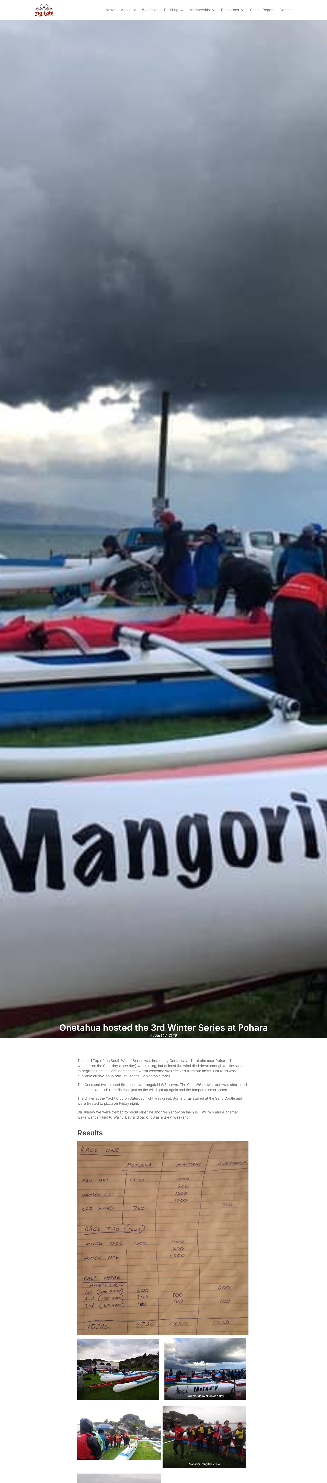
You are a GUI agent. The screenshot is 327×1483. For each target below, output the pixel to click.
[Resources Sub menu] (242, 10)
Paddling (171, 10)
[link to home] (43, 10)
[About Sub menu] (134, 10)
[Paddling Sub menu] (182, 10)
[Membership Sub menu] (213, 10)
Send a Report (262, 10)
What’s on (150, 10)
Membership (199, 10)
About (126, 10)
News (110, 10)
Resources (230, 10)
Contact (286, 10)
